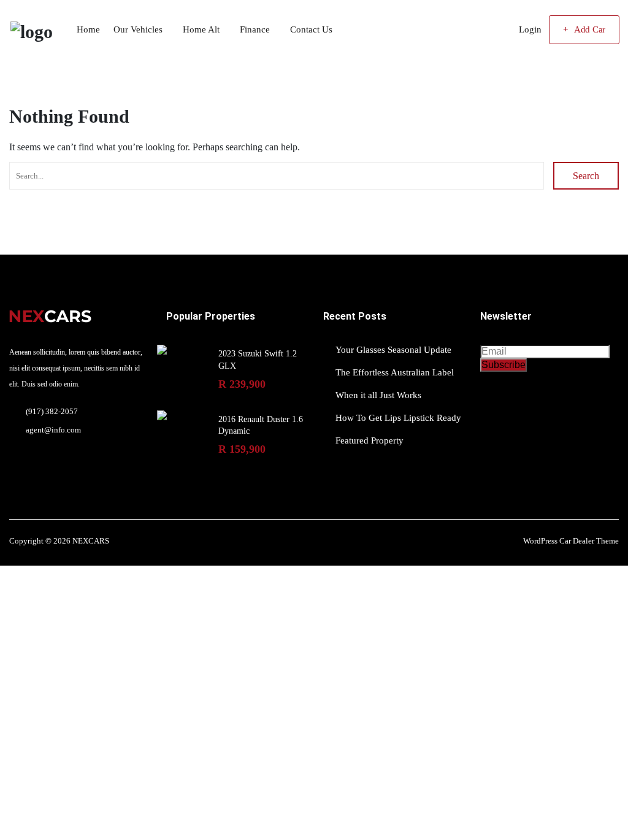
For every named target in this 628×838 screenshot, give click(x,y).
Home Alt (201, 29)
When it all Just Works (378, 395)
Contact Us (311, 29)
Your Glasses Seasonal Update (393, 350)
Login (530, 29)
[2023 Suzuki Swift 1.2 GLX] (162, 350)
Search (586, 176)
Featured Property (369, 440)
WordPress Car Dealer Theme (571, 540)
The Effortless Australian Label (394, 372)
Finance (255, 29)
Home (88, 29)
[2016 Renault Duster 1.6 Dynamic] (162, 415)
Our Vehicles (138, 29)
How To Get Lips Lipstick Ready (398, 418)
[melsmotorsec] (31, 29)
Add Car (589, 29)
